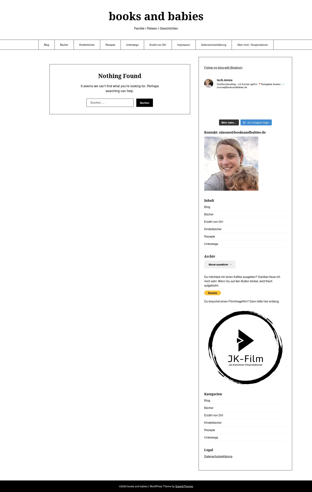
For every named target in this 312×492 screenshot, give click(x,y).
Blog (46, 44)
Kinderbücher (87, 44)
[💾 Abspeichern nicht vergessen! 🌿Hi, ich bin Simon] (235, 98)
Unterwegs (132, 44)
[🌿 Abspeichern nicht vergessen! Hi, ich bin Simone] (256, 98)
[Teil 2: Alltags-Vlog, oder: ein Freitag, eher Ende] (214, 98)
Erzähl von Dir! (158, 44)
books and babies (156, 16)
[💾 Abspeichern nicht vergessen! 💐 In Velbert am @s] (256, 111)
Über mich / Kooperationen (252, 44)
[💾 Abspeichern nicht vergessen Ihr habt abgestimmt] (277, 98)
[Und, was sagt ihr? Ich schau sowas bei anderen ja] (214, 111)
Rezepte (110, 44)
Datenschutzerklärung (213, 44)
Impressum (183, 44)
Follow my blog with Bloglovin (223, 67)
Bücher (64, 44)
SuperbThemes (184, 486)
